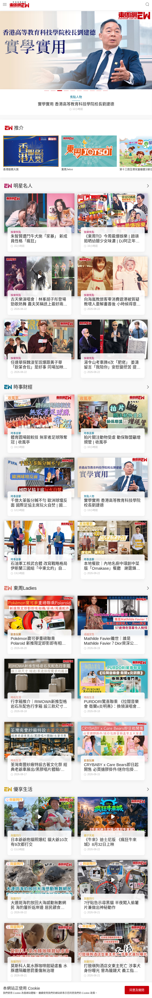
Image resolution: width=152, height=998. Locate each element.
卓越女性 (89, 634)
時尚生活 (16, 697)
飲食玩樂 (16, 634)
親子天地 (89, 835)
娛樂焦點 (16, 232)
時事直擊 (16, 433)
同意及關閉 (136, 990)
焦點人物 (89, 496)
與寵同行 (16, 835)
